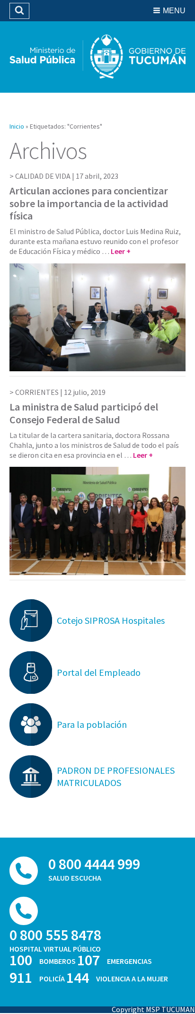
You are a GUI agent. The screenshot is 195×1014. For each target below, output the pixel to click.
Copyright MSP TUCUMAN (153, 1009)
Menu (174, 11)
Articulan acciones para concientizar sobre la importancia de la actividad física (88, 203)
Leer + (121, 251)
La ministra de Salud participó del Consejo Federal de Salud (83, 413)
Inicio (16, 126)
